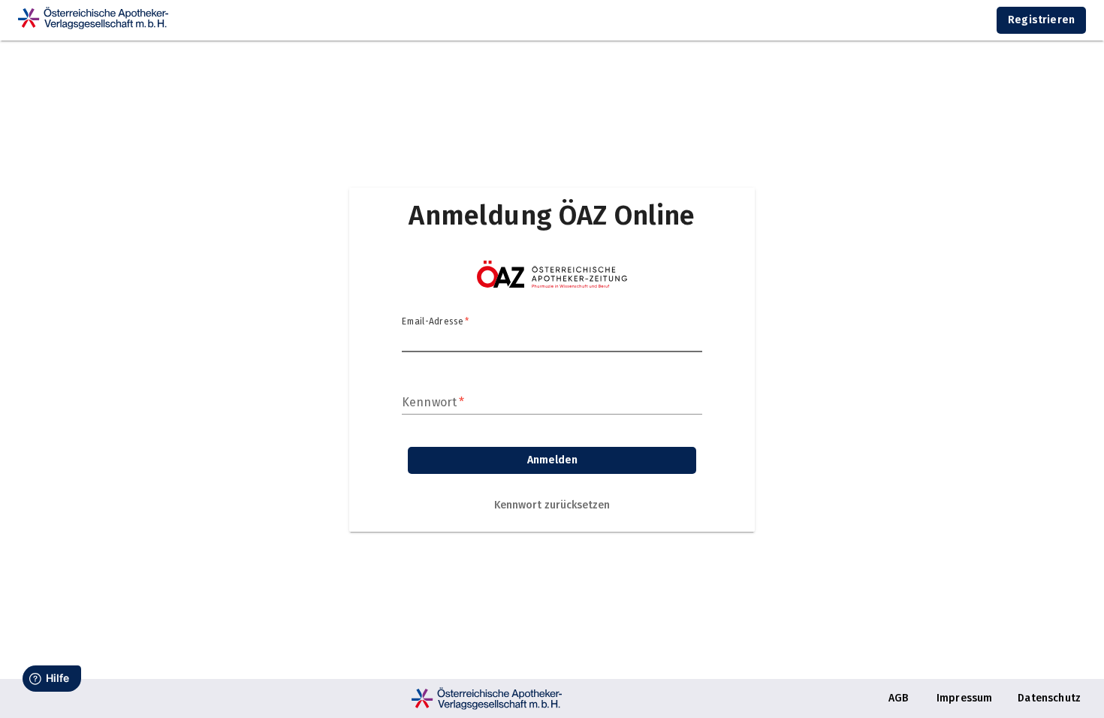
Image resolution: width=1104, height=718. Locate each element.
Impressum (964, 698)
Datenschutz (1049, 698)
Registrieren (1041, 20)
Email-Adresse (435, 321)
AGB (898, 698)
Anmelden (552, 460)
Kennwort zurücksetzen (552, 505)
